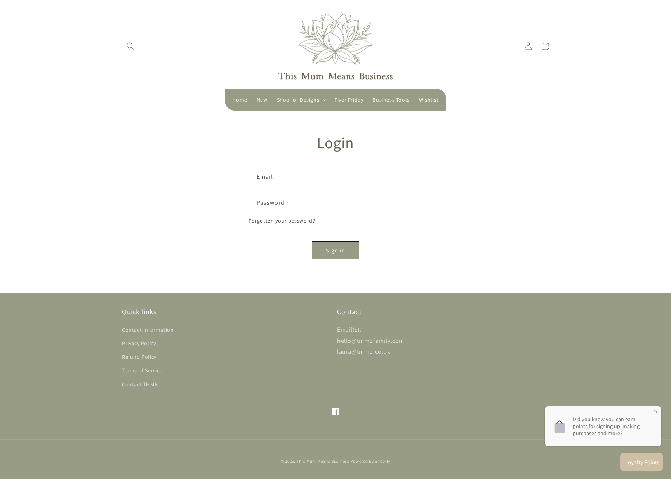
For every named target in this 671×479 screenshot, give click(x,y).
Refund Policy (139, 356)
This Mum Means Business (323, 461)
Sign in (335, 250)
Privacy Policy (139, 343)
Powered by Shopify (370, 461)
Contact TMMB (140, 384)
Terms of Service (142, 370)
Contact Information (148, 329)
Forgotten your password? (282, 220)
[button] (130, 46)
